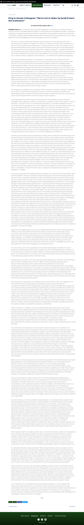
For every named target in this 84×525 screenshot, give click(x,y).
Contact (56, 5)
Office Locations (60, 516)
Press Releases (20, 8)
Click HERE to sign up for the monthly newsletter (19, 1)
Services (47, 5)
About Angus (25, 5)
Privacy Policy (42, 522)
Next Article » (72, 506)
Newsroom (37, 5)
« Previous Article (12, 506)
